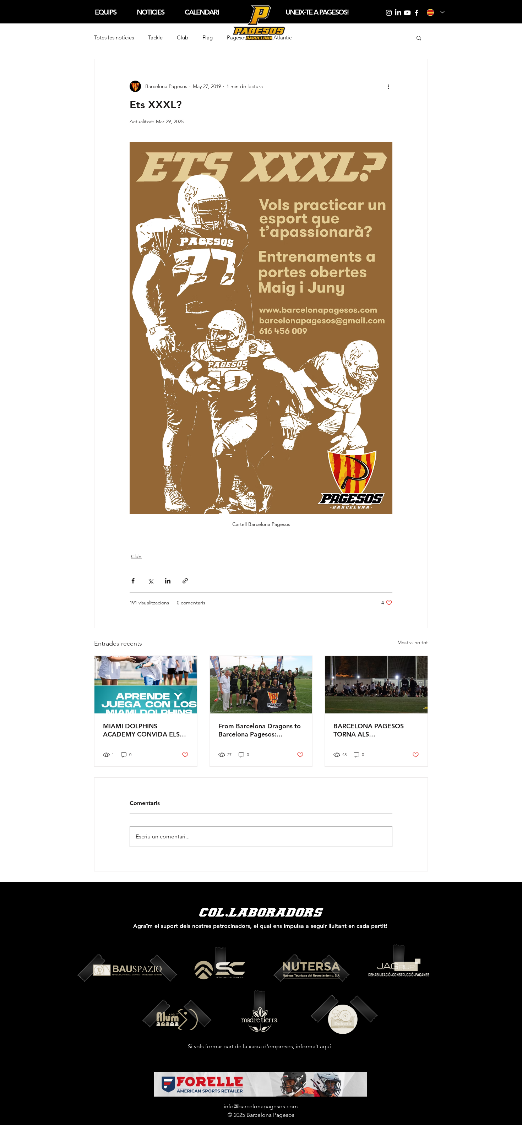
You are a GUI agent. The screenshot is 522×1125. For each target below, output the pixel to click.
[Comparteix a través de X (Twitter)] (150, 580)
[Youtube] (407, 13)
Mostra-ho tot (412, 642)
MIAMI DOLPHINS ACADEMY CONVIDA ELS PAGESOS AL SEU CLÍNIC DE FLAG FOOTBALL (141, 730)
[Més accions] (388, 86)
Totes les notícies (114, 37)
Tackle (155, 37)
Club (182, 37)
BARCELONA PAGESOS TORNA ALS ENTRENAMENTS (368, 730)
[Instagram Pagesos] (389, 13)
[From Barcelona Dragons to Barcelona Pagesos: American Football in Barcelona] (261, 684)
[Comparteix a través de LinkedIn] (167, 580)
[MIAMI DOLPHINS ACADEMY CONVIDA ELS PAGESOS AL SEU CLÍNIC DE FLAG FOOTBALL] (145, 684)
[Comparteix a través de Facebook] (133, 580)
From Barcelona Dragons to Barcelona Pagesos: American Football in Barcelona (259, 730)
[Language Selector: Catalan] (436, 12)
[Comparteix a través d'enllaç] (185, 580)
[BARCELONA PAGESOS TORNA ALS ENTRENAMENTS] (376, 684)
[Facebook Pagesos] (416, 13)
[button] (105, 12)
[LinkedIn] (398, 13)
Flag (207, 37)
